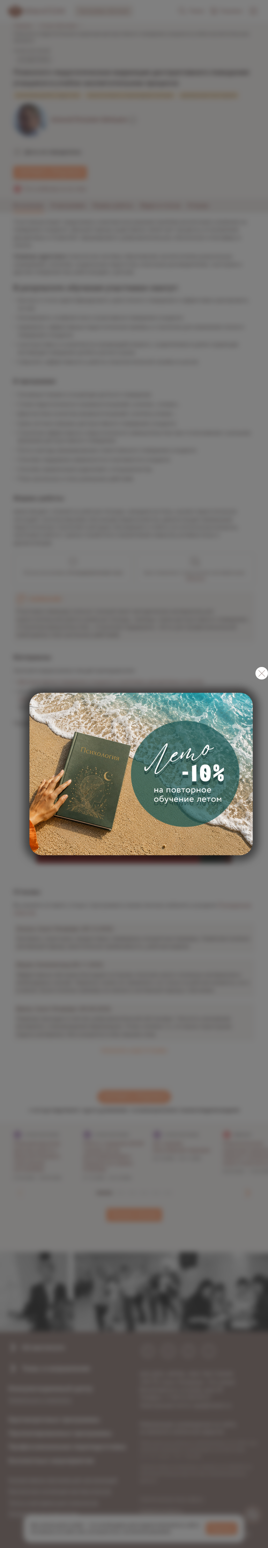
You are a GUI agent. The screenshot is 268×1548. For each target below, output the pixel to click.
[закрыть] (261, 673)
